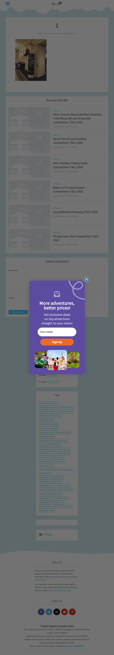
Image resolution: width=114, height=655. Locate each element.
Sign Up (57, 342)
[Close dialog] (86, 279)
